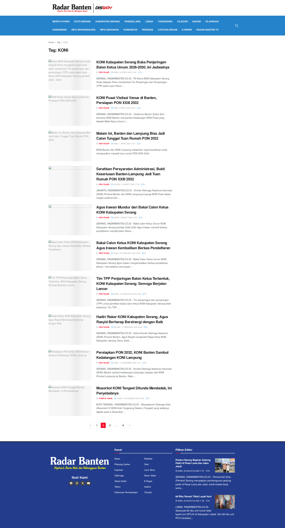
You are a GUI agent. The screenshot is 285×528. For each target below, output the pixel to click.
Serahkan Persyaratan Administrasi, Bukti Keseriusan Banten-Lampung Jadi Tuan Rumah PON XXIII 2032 (130, 174)
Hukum (196, 21)
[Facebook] (71, 483)
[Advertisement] (208, 63)
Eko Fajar (104, 72)
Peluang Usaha (122, 464)
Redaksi (148, 458)
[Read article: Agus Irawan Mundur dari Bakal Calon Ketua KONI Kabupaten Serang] (69, 219)
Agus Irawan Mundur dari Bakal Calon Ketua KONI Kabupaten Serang (132, 209)
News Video (150, 475)
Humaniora (59, 29)
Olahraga (212, 21)
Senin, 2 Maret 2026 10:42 (125, 217)
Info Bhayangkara (83, 29)
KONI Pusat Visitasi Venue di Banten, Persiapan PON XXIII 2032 (126, 100)
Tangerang (165, 21)
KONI (65, 42)
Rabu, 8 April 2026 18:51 (124, 107)
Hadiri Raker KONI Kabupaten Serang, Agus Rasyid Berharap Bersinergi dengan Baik (132, 319)
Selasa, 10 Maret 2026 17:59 (126, 184)
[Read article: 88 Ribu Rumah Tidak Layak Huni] (225, 502)
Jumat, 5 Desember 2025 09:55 (130, 398)
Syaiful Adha (105, 398)
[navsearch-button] (236, 25)
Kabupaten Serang (107, 21)
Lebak (149, 21)
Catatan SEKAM (167, 29)
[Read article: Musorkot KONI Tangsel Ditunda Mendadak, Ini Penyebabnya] (69, 400)
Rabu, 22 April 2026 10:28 (124, 72)
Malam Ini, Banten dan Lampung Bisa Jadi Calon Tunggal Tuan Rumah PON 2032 (130, 136)
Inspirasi (118, 470)
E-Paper (187, 29)
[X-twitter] (82, 483)
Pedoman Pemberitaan (126, 492)
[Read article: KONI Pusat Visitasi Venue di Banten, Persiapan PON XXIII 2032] (69, 110)
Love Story (149, 470)
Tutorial (148, 492)
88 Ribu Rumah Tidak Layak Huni (193, 496)
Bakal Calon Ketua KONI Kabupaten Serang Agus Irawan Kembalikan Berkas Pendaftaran (133, 245)
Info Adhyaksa (109, 29)
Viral (146, 464)
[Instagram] (76, 483)
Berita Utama (61, 21)
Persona (147, 29)
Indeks (147, 486)
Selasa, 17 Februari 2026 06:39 (127, 327)
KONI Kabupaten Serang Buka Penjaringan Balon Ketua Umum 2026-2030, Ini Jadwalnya (132, 64)
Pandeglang (133, 21)
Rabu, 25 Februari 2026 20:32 (126, 253)
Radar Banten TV (207, 29)
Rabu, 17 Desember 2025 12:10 (127, 362)
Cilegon (182, 21)
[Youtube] (88, 483)
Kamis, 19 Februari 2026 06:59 (127, 293)
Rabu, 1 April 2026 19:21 (124, 143)
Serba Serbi (120, 481)
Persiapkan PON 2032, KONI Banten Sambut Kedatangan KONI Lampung (132, 355)
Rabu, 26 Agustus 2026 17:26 (190, 500)
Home (51, 42)
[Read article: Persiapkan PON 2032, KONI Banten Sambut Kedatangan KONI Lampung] (69, 365)
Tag (58, 42)
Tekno (117, 486)
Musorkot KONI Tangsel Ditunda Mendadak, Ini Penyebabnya (134, 390)
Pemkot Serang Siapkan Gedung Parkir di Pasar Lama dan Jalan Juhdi (193, 463)
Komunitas (130, 29)
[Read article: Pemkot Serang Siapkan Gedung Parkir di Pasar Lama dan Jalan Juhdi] (225, 465)
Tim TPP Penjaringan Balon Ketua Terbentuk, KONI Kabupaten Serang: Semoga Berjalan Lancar (133, 283)
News (117, 458)
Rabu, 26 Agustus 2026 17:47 (190, 470)
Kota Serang (82, 21)
